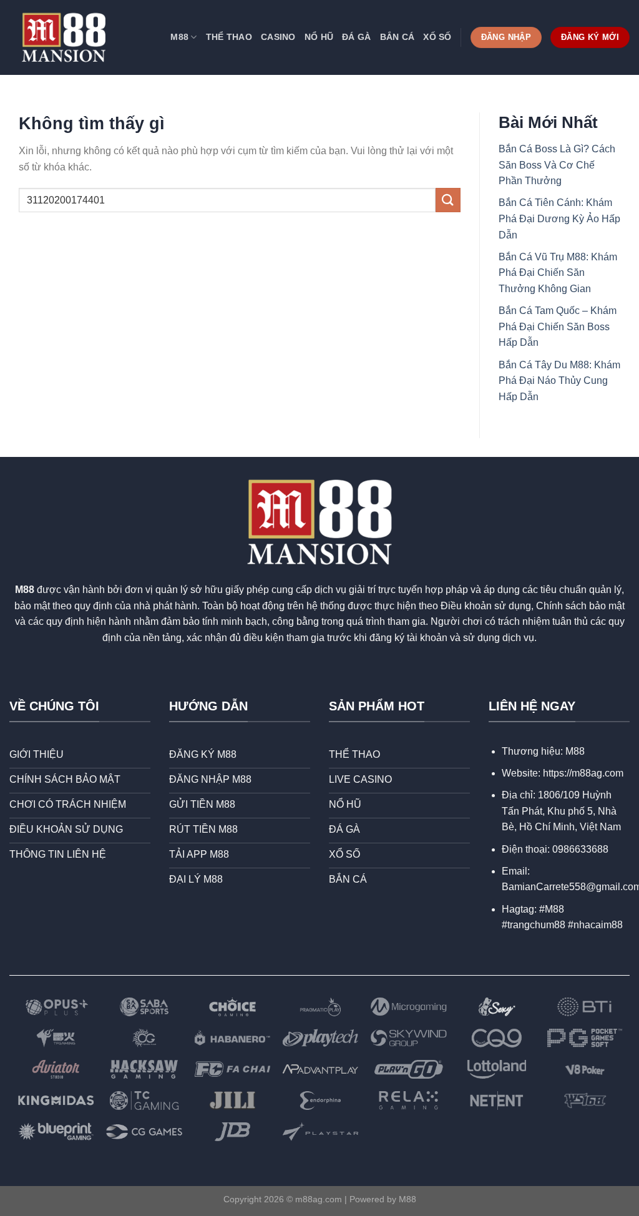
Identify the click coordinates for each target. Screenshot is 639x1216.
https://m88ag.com (583, 773)
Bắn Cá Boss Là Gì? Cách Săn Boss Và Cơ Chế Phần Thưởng (557, 165)
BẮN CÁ (397, 37)
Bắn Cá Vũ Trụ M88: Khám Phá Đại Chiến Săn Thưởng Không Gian (558, 273)
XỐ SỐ (437, 37)
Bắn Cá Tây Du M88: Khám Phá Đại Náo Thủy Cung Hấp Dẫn (559, 381)
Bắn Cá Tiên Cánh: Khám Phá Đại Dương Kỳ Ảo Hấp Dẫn (559, 218)
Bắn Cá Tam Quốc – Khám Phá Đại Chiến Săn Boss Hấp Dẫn (558, 326)
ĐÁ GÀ (356, 37)
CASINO (278, 37)
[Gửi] (448, 200)
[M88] (63, 37)
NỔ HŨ (319, 37)
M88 (179, 37)
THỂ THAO (229, 37)
